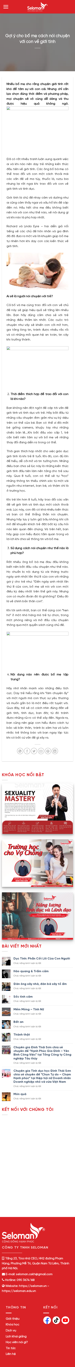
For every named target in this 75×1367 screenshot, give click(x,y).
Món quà (19, 1094)
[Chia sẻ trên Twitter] (34, 751)
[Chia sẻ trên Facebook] (27, 751)
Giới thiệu (12, 1318)
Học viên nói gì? (17, 1342)
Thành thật (21, 1034)
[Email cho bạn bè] (41, 751)
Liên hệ (11, 1354)
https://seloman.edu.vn (19, 1291)
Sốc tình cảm (23, 996)
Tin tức (11, 1348)
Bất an (18, 1022)
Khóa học (12, 1324)
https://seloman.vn (33, 1286)
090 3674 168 (25, 1280)
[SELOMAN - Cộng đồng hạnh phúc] (37, 6)
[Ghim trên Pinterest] (48, 751)
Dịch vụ (11, 1330)
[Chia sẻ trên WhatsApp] (20, 751)
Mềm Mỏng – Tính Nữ (28, 1009)
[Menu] (6, 6)
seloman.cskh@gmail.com (34, 1274)
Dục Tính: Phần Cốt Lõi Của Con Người (41, 958)
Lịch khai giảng (16, 1336)
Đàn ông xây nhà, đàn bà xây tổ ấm (40, 984)
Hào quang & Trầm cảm (31, 971)
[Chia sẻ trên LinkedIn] (55, 751)
